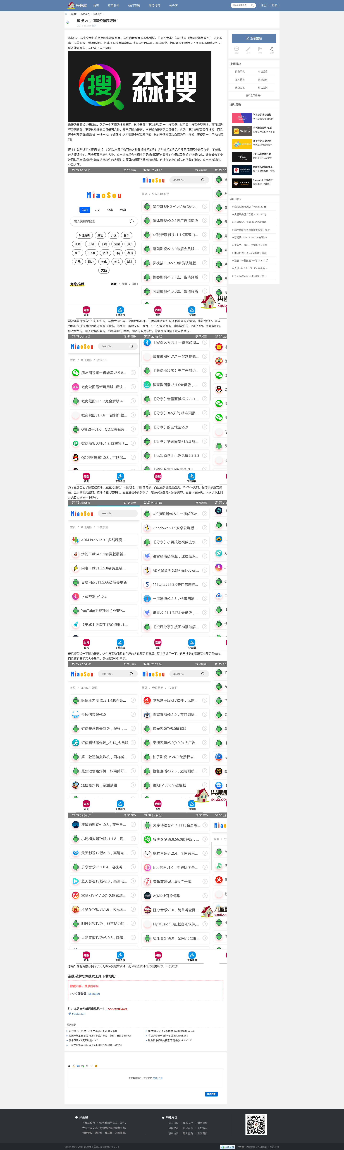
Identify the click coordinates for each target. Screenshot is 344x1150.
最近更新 (188, 1133)
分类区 (173, 5)
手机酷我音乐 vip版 (262, 128)
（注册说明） (93, 994)
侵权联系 (173, 1128)
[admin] (66, 22)
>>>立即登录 (78, 993)
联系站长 (173, 1133)
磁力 (83, 1014)
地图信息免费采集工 (263, 167)
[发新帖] (254, 38)
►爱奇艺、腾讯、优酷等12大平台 (249, 245)
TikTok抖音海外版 (262, 154)
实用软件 (113, 5)
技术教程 (240, 79)
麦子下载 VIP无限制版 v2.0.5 (83, 1040)
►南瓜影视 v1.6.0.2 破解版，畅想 (249, 253)
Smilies (96, 1066)
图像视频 (154, 5)
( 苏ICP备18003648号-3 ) (105, 1147)
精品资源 (262, 87)
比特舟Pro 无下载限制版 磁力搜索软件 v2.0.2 (171, 1031)
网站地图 (274, 1147)
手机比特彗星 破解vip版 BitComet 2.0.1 (168, 1035)
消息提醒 (202, 1123)
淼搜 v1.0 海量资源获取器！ (98, 21)
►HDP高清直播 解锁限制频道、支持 (251, 229)
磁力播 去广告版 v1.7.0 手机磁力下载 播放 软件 (93, 1031)
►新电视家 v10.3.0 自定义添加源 (249, 222)
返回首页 (202, 1133)
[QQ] (227, 1147)
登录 (275, 5)
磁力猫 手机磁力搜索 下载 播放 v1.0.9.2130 (170, 1040)
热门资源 (134, 5)
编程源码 (262, 79)
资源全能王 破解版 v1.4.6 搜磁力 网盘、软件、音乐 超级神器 (100, 1035)
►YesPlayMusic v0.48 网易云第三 (249, 276)
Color (73, 1066)
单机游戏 (262, 71)
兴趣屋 (65, 14)
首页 (96, 5)
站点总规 (173, 1123)
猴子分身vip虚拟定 (262, 141)
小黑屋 (240, 1147)
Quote (87, 1066)
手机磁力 (75, 1014)
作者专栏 (188, 1123)
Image (78, 1066)
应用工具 (85, 14)
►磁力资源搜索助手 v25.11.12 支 (249, 206)
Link (82, 1066)
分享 (271, 53)
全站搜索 (202, 1128)
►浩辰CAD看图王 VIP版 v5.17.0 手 (250, 260)
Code (91, 1066)
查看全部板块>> (254, 95)
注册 (263, 5)
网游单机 (240, 71)
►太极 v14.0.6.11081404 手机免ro (249, 268)
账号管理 (188, 1128)
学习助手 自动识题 (262, 114)
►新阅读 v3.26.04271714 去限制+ (249, 237)
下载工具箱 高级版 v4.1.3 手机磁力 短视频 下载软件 (95, 1045)
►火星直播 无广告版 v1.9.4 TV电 (249, 214)
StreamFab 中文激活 (263, 180)
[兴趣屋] (77, 5)
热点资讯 (240, 87)
